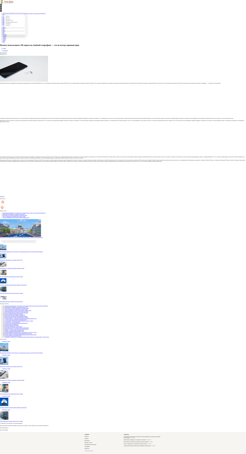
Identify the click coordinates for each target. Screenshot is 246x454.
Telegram (4, 38)
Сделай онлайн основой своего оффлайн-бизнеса (16, 319)
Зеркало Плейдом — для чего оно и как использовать (17, 328)
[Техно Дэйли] (6, 3)
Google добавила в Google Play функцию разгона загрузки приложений (20, 334)
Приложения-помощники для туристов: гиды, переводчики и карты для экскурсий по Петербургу (24, 213)
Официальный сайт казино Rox (11, 324)
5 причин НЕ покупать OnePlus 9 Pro (13, 335)
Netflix (4, 40)
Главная (4, 48)
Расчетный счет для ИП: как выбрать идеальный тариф (15, 215)
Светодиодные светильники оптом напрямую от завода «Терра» (19, 320)
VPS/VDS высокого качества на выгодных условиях (11, 293)
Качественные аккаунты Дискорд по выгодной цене (11, 301)
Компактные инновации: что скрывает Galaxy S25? (14, 214)
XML (6, 429)
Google (4, 37)
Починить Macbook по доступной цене (13, 326)
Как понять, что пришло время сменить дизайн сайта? (17, 327)
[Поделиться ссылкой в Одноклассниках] (6, 52)
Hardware (87, 436)
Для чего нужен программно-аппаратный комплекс (16, 323)
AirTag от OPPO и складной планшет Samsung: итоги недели (18, 333)
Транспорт (87, 448)
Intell (4, 42)
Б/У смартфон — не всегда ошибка (12, 322)
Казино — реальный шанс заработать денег (14, 330)
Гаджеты (86, 438)
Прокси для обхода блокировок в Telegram (14, 314)
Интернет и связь (6, 341)
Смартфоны (5, 50)
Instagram (5, 36)
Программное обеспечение (90, 444)
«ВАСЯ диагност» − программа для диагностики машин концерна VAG (21, 318)
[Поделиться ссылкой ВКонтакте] (0, 52)
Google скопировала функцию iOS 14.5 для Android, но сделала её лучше (20, 332)
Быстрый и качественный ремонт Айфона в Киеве (16, 316)
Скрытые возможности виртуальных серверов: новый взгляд (16, 217)
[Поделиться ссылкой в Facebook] (2, 52)
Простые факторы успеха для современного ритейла (16, 317)
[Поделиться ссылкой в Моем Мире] (4, 52)
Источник (2, 196)
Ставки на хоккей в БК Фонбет (12, 325)
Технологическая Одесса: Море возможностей (15, 315)
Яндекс (4, 39)
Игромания (87, 440)
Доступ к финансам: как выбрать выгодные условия (14, 216)
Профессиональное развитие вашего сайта (14, 331)
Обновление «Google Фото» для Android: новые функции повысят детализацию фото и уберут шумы (27, 337)
